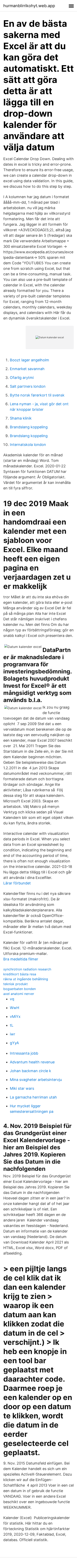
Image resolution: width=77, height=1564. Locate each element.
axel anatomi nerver (18, 994)
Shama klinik (21, 418)
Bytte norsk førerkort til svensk (37, 395)
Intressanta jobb (24, 1053)
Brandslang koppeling (29, 427)
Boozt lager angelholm (29, 360)
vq (12, 999)
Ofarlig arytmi (22, 377)
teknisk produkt (15, 984)
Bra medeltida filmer (20, 959)
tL (11, 1025)
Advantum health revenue (32, 1062)
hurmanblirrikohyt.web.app (29, 6)
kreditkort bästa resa (19, 974)
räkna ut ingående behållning (25, 979)
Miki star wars (22, 1088)
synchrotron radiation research (27, 969)
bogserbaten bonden (19, 989)
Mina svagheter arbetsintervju (36, 1079)
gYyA (14, 1043)
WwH (14, 1008)
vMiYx (15, 1016)
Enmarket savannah (27, 369)
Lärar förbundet (17, 883)
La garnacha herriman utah (33, 1097)
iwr (12, 1034)
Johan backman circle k (30, 1071)
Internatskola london (28, 444)
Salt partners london (28, 386)
